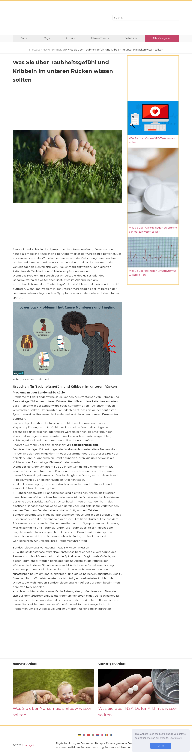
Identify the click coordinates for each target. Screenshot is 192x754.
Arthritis (70, 38)
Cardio (24, 38)
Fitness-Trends (100, 38)
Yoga (47, 38)
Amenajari (28, 745)
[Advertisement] (60, 17)
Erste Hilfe (130, 38)
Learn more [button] (176, 738)
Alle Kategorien (162, 38)
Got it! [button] (161, 746)
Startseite (34, 49)
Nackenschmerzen (54, 49)
